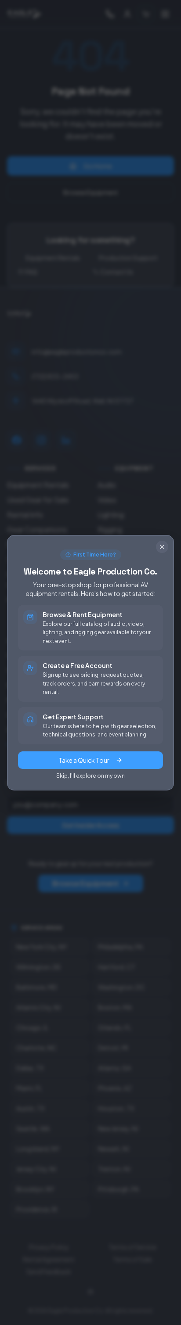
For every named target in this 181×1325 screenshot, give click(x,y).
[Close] (162, 547)
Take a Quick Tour (83, 760)
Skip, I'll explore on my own (90, 775)
